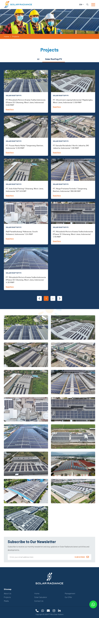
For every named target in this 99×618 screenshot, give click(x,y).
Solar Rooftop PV (53, 59)
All (38, 59)
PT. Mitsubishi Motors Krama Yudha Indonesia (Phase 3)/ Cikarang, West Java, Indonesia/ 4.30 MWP (26, 280)
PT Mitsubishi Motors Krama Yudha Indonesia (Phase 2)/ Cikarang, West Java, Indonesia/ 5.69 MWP (25, 102)
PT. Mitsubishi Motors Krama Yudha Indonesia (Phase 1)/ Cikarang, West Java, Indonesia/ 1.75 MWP (73, 234)
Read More (10, 109)
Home (6, 36)
